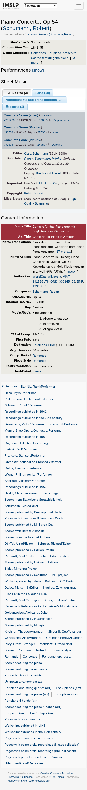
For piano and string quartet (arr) (28, 688)
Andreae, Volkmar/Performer (25, 480)
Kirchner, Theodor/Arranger (24, 631)
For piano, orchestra (62, 53)
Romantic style (60, 650)
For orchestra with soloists (23, 675)
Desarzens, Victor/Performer (25, 424)
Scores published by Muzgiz (24, 625)
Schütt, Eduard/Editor (54, 556)
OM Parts (67, 581)
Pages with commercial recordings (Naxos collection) (42, 744)
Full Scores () (17, 93)
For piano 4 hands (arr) (21, 700)
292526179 (41, 281)
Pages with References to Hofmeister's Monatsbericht (42, 606)
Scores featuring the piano (49, 58)
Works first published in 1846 (25, 725)
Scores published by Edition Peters (29, 550)
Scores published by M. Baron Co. (29, 524)
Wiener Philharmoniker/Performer (28, 474)
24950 (41, 144)
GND (53, 281)
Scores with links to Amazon (24, 531)
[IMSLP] (12, 5)
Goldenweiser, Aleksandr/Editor (27, 612)
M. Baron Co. (48, 183)
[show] (38, 70)
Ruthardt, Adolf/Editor (20, 556)
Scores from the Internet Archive (27, 537)
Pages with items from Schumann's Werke (34, 518)
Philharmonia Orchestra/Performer (29, 399)
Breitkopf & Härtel (48, 173)
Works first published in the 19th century (33, 732)
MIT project (60, 575)
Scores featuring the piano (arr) (27, 694)
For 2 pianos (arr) (68, 688)
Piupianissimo (61, 120)
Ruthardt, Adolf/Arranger (22, 600)
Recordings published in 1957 (26, 487)
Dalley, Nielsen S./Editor (21, 587)
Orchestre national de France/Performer (33, 462)
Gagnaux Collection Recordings (27, 443)
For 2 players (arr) (67, 694)
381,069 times (56, 777)
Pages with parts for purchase (26, 757)
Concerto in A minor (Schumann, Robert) (49, 34)
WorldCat (39, 276)
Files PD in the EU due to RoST (27, 594)
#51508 (8, 132)
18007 (43, 120)
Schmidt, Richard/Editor (54, 543)
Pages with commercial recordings (29, 738)
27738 (41, 132)
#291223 (9, 120)
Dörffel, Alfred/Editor (19, 543)
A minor (57, 757)
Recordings (50, 493)
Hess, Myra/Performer (20, 393)
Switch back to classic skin (35, 780)
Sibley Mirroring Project (21, 568)
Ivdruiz (56, 132)
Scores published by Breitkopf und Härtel (33, 512)
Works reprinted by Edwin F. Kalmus (30, 581)
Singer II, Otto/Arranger (64, 631)
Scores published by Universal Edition (31, 562)
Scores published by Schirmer (26, 575)
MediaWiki (13, 780)
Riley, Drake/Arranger (20, 644)
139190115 (40, 286)
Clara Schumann (36, 153)
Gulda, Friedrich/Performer (24, 468)
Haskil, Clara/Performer (21, 493)
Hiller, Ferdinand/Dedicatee (24, 763)
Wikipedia (54, 276)
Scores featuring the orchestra (26, 669)
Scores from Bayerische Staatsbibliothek (33, 499)
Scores (9, 650)
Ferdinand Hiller (44, 345)
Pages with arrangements (23, 719)
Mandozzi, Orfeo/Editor (56, 644)
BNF (80, 281)
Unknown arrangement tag (23, 681)
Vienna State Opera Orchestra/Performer (34, 430)
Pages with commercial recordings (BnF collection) (40, 751)
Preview (46, 115)
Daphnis (57, 144)
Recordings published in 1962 (26, 411)
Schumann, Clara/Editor (21, 506)
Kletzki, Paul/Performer (21, 449)
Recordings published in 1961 (26, 436)
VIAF (66, 276)
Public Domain (34, 193)
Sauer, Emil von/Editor (59, 600)
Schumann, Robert (26, 28)
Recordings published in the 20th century (33, 418)
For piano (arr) (15, 713)
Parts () (42, 93)
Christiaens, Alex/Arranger (23, 637)
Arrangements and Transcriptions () (35, 99)
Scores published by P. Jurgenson (28, 618)
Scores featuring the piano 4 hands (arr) (33, 707)
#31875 (8, 144)
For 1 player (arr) (42, 713)
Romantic (39, 355)
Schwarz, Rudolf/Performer (24, 405)
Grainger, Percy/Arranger (64, 637)
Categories (10, 386)
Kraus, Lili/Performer (64, 424)
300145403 (67, 281)
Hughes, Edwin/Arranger (60, 587)
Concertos (38, 53)
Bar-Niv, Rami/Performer (38, 386)
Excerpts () (15, 106)
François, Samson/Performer (25, 455)
